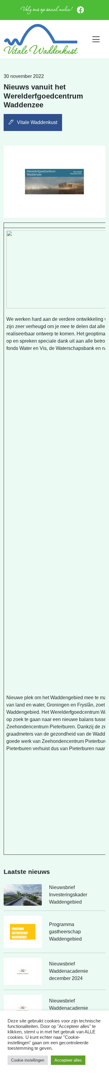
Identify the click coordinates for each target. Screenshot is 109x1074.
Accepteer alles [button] (68, 1060)
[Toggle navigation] (96, 39)
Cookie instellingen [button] (27, 1060)
